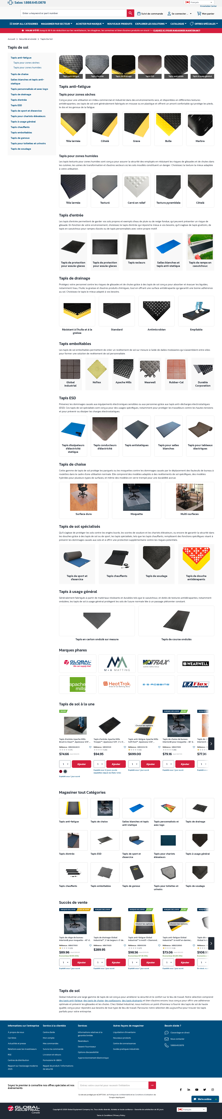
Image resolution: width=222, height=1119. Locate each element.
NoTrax (97, 382)
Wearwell (150, 382)
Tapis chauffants (117, 576)
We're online (204, 1099)
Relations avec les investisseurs (22, 1049)
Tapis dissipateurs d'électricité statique (73, 448)
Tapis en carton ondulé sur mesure (97, 639)
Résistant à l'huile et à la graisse (77, 331)
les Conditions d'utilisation (142, 1094)
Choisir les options (144, 725)
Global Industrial (70, 384)
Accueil (11, 39)
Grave (136, 141)
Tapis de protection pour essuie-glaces (73, 264)
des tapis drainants (132, 1000)
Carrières (12, 1037)
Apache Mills (123, 382)
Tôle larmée (73, 141)
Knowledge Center (208, 6)
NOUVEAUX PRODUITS (119, 24)
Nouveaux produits (122, 1037)
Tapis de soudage (156, 576)
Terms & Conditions (105, 1115)
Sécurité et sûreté (27, 39)
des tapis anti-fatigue (70, 1000)
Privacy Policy (119, 1115)
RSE (9, 1054)
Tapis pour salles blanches (168, 447)
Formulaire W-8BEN (52, 1060)
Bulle (168, 141)
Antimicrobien (157, 329)
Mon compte (48, 1037)
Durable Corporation (203, 384)
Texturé (105, 203)
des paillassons (113, 1000)
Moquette (137, 514)
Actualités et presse (17, 1043)
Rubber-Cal (176, 382)
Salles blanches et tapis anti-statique (168, 264)
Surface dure (84, 514)
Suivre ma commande (53, 1049)
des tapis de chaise (93, 1000)
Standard (117, 329)
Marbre (200, 141)
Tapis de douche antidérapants (196, 577)
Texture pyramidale (168, 203)
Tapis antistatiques (136, 445)
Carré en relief (136, 203)
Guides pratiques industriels (126, 1049)
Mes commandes (50, 1043)
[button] (199, 2)
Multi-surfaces (190, 514)
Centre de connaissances (124, 1043)
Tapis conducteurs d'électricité (104, 447)
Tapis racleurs (136, 262)
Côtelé (105, 141)
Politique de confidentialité (119, 1094)
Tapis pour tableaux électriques (200, 447)
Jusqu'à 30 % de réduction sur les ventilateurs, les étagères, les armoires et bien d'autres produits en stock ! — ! (113, 30)
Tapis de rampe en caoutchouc (200, 264)
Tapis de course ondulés (176, 639)
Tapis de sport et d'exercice (77, 577)
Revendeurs (83, 1041)
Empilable (196, 329)
